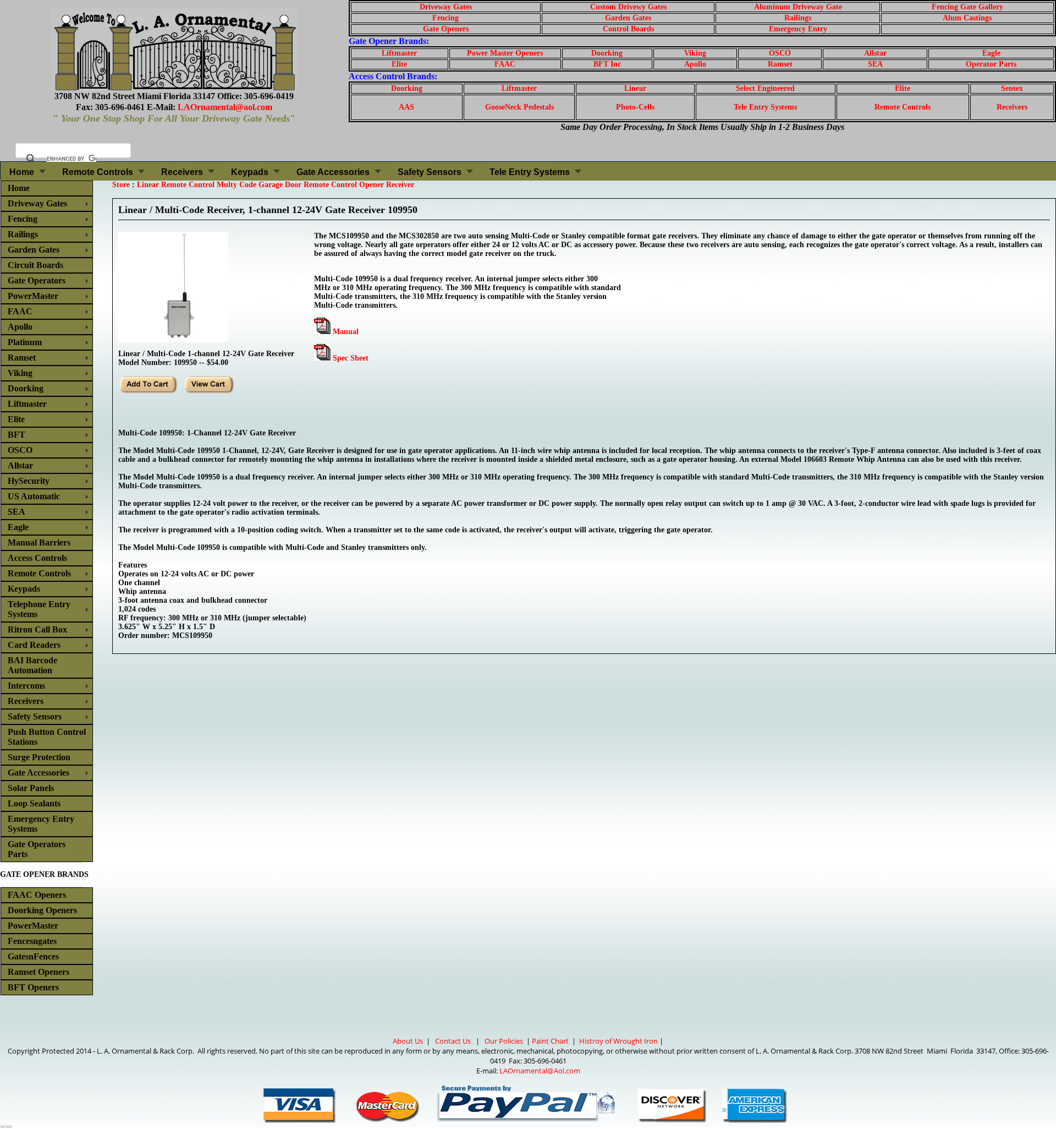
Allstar (875, 53)
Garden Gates (628, 18)
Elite (399, 64)
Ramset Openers (38, 972)
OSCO (780, 53)
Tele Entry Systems (765, 107)
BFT (16, 434)
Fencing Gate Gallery (967, 7)
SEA (875, 64)
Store (121, 185)
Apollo (695, 64)
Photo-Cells (635, 107)
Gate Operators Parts (36, 849)
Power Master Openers (505, 53)
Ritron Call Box (37, 629)
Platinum (25, 342)
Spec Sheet (351, 358)
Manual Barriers (39, 542)
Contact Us (453, 1041)
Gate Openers (446, 29)
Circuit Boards (35, 265)
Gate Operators (36, 280)
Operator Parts (991, 64)
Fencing (445, 18)
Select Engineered (765, 88)
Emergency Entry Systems (41, 823)
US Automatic (34, 496)
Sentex (1012, 88)
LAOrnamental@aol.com (225, 107)
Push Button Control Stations (47, 736)
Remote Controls (903, 107)
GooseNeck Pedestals (519, 107)
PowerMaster (33, 296)
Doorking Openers (42, 910)
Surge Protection (39, 757)
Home (21, 172)
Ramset (780, 64)
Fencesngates (32, 941)
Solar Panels (31, 788)
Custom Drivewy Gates (628, 7)
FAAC (504, 64)
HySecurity (29, 481)
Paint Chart (550, 1041)
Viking (695, 53)
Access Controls (37, 558)
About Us (408, 1041)
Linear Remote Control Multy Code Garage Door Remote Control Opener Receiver (275, 185)
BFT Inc (607, 64)
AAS (406, 107)
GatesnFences (33, 956)
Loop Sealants (34, 803)
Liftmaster (399, 53)
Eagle (991, 53)
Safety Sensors (429, 172)
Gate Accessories (333, 172)
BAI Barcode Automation (32, 665)
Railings (797, 18)
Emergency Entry (798, 29)
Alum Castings (967, 18)
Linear (635, 88)
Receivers (1012, 107)
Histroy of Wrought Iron (618, 1041)
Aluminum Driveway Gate (798, 7)
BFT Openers (33, 987)
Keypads (249, 172)
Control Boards (628, 29)
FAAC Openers (37, 894)
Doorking (607, 53)
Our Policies (504, 1041)
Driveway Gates (446, 7)
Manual (346, 332)
